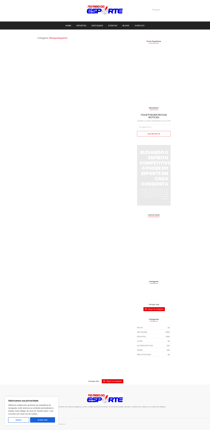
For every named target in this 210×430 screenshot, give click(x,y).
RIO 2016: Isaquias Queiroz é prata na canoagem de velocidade (81, 110)
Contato (139, 25)
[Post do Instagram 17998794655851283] (158, 294)
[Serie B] (167, 292)
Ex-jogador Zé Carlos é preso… (150, 243)
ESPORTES (50, 105)
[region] (31, 411)
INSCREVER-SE (154, 134)
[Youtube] (43, 10)
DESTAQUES (41, 105)
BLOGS (126, 25)
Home (68, 25)
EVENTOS (112, 25)
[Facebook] (48, 10)
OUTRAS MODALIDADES (62, 105)
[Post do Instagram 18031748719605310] (141, 294)
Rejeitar (19, 420)
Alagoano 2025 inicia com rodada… (153, 96)
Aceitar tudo (43, 420)
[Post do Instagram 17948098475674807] (149, 294)
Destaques (97, 25)
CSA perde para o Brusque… (149, 69)
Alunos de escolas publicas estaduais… (149, 229)
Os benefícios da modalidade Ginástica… (150, 55)
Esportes (81, 25)
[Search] (170, 9)
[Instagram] (38, 10)
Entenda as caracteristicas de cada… (153, 269)
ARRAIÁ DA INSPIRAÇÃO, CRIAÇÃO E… (153, 256)
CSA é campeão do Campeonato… (152, 82)
